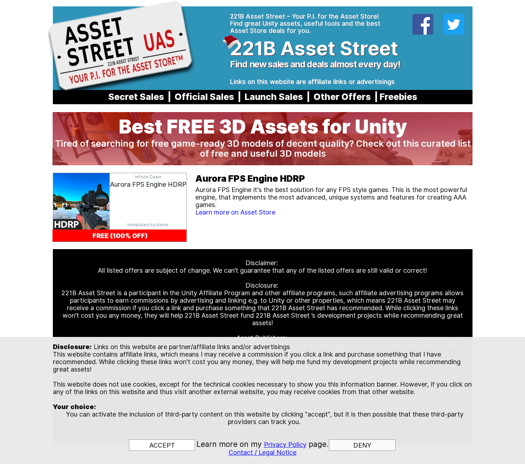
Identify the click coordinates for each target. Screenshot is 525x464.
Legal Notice (277, 452)
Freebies (398, 96)
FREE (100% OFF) (120, 235)
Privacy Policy (285, 444)
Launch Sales (274, 96)
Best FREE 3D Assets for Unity (263, 126)
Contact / (244, 452)
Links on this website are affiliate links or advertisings (312, 81)
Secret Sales (136, 96)
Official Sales (204, 96)
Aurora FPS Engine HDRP (148, 184)
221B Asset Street (314, 48)
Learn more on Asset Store (235, 212)
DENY (362, 445)
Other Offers (342, 96)
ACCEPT (162, 445)
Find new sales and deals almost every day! (315, 64)
